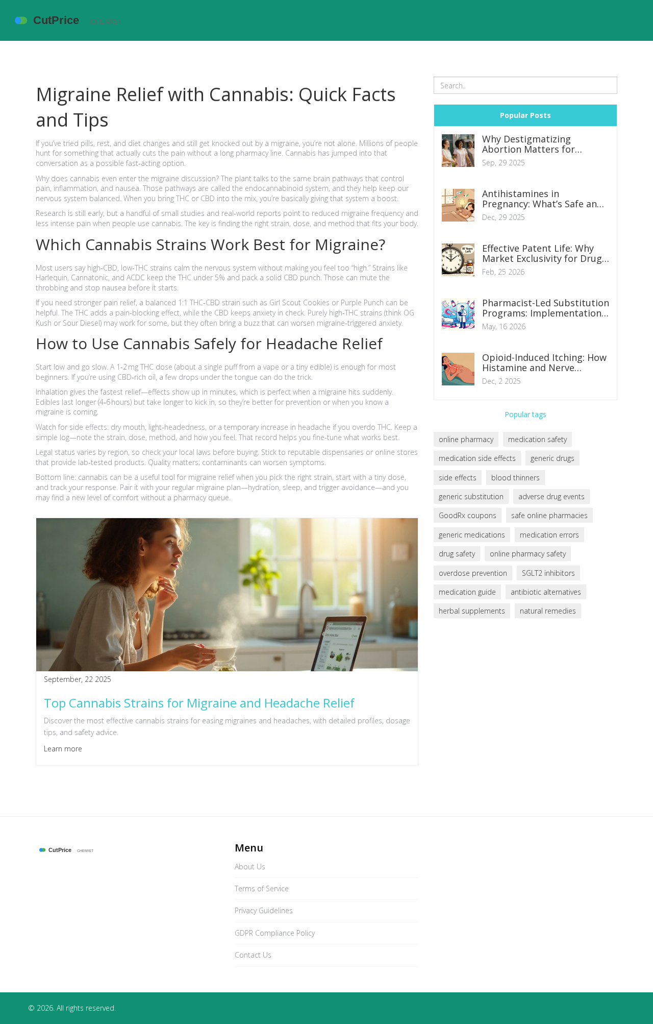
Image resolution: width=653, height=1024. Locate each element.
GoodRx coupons (467, 515)
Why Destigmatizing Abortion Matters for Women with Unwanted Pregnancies (534, 144)
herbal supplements (472, 611)
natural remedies (548, 611)
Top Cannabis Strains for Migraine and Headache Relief (199, 702)
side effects (457, 477)
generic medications (472, 535)
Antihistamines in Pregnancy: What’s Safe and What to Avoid (542, 199)
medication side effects (477, 458)
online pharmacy (466, 439)
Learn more (63, 748)
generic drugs (552, 458)
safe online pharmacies (549, 515)
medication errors (549, 535)
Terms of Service (262, 888)
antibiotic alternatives (546, 592)
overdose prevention (473, 573)
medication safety (537, 439)
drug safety (457, 553)
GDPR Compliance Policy (275, 933)
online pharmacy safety (528, 553)
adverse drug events (551, 496)
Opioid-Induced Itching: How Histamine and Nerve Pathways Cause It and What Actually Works (544, 363)
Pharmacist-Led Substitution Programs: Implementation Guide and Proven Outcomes (545, 308)
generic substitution (471, 496)
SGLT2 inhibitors (548, 573)
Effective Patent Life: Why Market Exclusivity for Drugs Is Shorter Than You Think (544, 253)
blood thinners (515, 477)
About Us (250, 866)
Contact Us (253, 955)
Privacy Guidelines (264, 910)
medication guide (467, 592)
